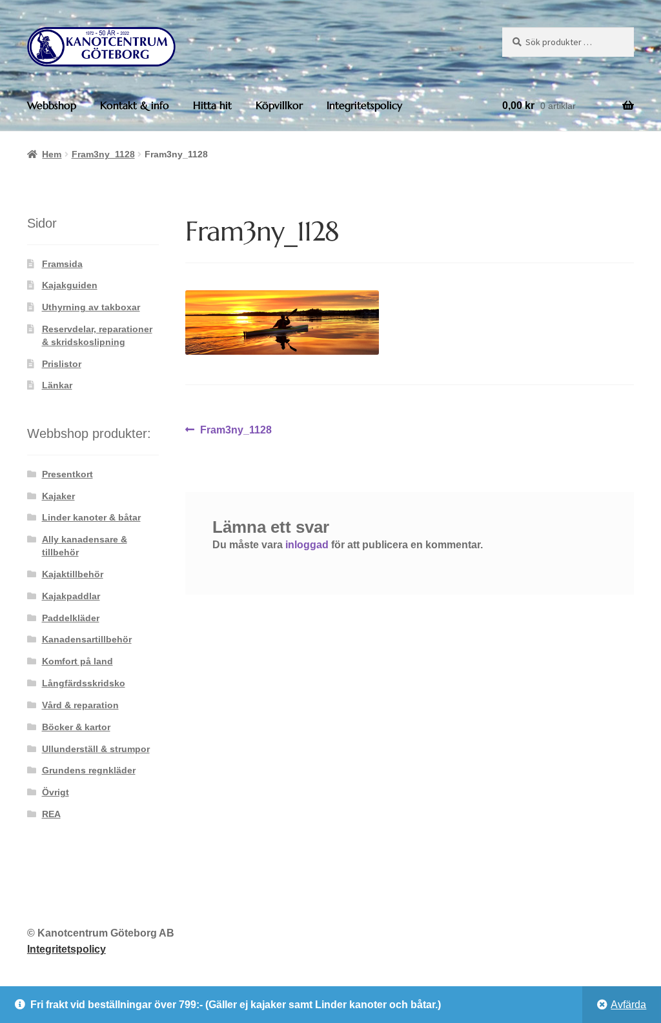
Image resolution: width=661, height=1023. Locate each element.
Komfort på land (77, 661)
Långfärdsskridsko (83, 683)
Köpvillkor (279, 105)
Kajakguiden (69, 285)
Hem (51, 154)
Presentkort (67, 474)
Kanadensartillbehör (87, 639)
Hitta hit (212, 105)
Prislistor (61, 364)
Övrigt (55, 792)
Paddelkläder (70, 618)
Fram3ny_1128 (103, 154)
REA (51, 814)
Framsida (62, 264)
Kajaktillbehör (72, 574)
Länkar (57, 385)
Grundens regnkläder (89, 770)
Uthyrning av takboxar (91, 307)
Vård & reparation (80, 705)
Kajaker (58, 496)
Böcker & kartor (76, 727)
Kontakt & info (134, 105)
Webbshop (51, 105)
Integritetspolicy (364, 105)
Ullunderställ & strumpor (96, 749)
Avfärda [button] (628, 1004)
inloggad (307, 544)
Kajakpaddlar (71, 596)
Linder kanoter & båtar (91, 517)
